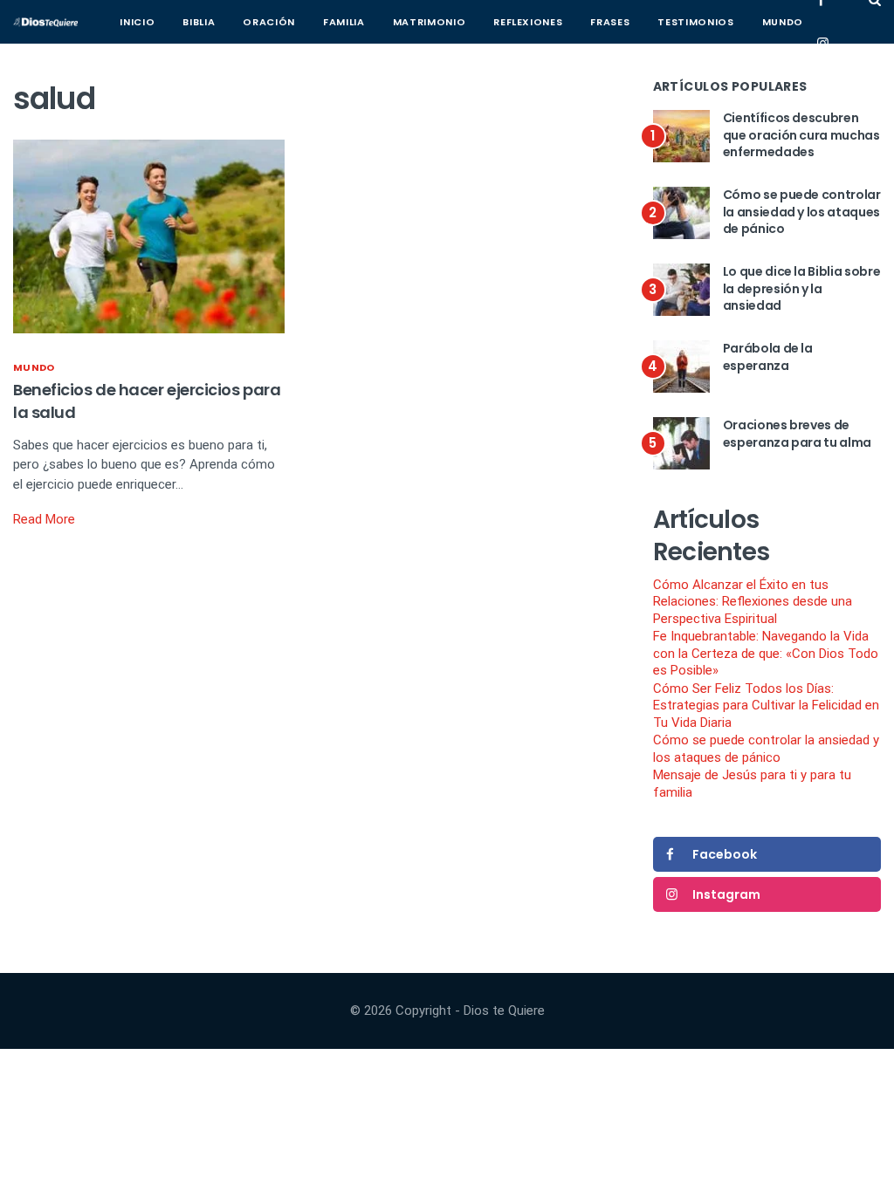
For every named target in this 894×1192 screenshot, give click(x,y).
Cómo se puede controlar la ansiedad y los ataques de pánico (802, 211)
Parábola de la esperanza (768, 356)
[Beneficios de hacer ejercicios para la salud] (149, 235)
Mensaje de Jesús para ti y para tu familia (752, 783)
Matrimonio (429, 22)
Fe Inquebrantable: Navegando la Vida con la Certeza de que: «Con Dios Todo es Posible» (765, 653)
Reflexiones (527, 22)
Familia (344, 22)
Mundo (782, 22)
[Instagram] (823, 44)
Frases (609, 22)
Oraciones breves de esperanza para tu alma (797, 433)
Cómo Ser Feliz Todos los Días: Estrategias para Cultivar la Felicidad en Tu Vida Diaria (766, 705)
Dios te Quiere (504, 1010)
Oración (269, 22)
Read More (44, 519)
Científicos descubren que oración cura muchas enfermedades (801, 135)
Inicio (137, 22)
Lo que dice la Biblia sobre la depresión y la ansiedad (802, 288)
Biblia (198, 22)
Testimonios (695, 22)
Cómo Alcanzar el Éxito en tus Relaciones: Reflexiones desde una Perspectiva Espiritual (752, 602)
